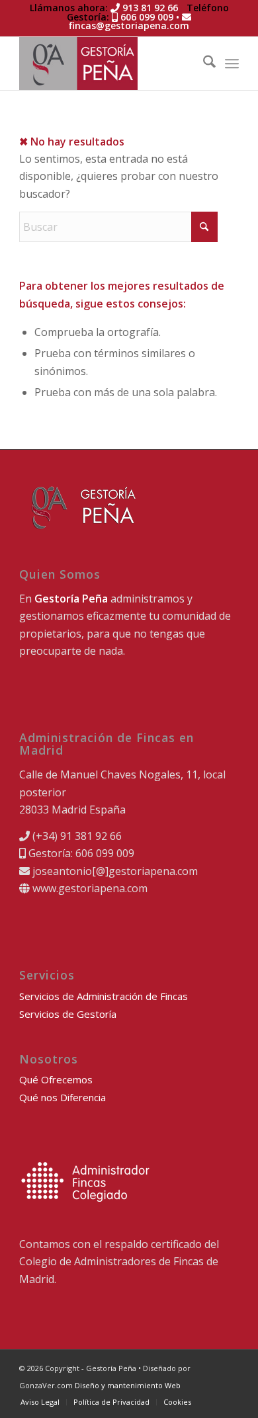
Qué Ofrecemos (56, 1079)
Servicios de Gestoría (67, 1014)
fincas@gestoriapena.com (129, 25)
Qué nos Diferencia (62, 1097)
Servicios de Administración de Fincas (103, 996)
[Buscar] (203, 63)
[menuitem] (203, 63)
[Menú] (232, 63)
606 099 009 (145, 17)
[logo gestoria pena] (106, 63)
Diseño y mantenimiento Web (128, 1385)
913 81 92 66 (149, 7)
